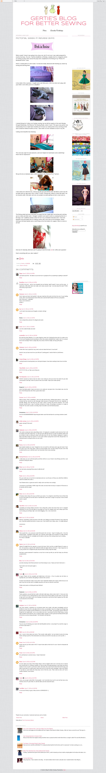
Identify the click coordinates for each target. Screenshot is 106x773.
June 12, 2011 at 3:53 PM (30, 605)
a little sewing (22, 421)
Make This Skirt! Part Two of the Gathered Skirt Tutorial (36, 750)
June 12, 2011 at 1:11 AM (31, 505)
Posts (75, 216)
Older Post (64, 717)
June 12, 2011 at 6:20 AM (29, 531)
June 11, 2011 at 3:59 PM (30, 387)
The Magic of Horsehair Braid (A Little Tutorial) (34, 743)
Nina (20, 560)
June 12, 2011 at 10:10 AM (28, 560)
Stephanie (21, 430)
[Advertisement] (78, 256)
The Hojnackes (23, 376)
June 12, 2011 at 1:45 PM (31, 592)
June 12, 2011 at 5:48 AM (28, 517)
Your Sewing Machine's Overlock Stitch (32, 736)
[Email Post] (33, 263)
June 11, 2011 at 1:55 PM (31, 335)
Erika (20, 467)
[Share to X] (38, 263)
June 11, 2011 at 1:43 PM (29, 317)
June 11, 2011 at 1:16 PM (30, 294)
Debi (20, 517)
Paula (20, 475)
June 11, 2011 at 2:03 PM (30, 347)
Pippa (20, 273)
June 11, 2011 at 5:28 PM (33, 421)
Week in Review (23, 265)
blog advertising (75, 225)
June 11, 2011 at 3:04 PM (31, 368)
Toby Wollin (22, 368)
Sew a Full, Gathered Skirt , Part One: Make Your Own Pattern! (38, 728)
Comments (76, 219)
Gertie (20, 574)
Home (45, 30)
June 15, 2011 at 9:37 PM (30, 678)
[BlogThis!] (37, 263)
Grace (20, 642)
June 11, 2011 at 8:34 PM (28, 493)
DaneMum (21, 282)
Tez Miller (21, 688)
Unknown (21, 294)
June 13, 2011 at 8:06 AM (28, 632)
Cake (64, 770)
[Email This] (35, 263)
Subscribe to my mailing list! (78, 229)
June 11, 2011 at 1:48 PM (28, 326)
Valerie (21, 544)
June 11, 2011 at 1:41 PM (27, 309)
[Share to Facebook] (40, 263)
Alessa (21, 531)
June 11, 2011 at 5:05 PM (32, 412)
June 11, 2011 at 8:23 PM (28, 475)
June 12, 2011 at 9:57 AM (29, 544)
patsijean (21, 605)
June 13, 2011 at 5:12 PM (29, 642)
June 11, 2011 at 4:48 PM (29, 397)
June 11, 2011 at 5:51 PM (31, 430)
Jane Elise (21, 505)
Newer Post (19, 717)
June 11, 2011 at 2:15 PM (33, 359)
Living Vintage (23, 359)
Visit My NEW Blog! (28, 758)
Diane (20, 661)
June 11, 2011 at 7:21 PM (28, 467)
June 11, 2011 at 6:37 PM (34, 456)
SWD (20, 632)
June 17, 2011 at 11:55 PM (31, 688)
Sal (51, 249)
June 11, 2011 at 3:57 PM (33, 376)
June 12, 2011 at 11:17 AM (31, 574)
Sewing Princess (23, 456)
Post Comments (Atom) (28, 720)
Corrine (21, 397)
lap (20, 309)
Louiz (20, 326)
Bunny (21, 444)
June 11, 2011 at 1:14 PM (28, 273)
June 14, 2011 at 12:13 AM (29, 661)
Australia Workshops (56, 30)
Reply (20, 277)
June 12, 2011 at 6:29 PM (32, 621)
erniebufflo (22, 335)
